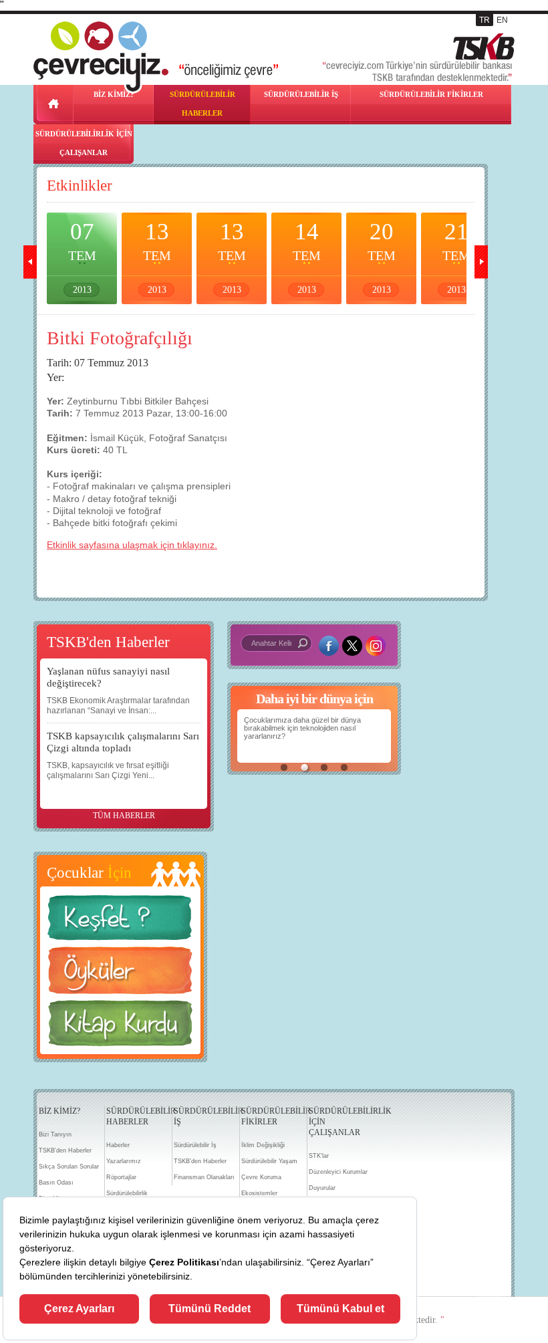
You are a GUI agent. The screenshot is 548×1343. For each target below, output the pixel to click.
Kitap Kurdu (120, 1027)
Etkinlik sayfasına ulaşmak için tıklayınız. (132, 544)
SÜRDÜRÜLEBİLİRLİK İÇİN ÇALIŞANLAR (83, 143)
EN (502, 20)
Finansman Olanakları (204, 1177)
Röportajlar (121, 1177)
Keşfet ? (120, 921)
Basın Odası (56, 1182)
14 (307, 257)
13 (157, 257)
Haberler (118, 1145)
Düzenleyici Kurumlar (338, 1172)
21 (456, 257)
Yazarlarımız (123, 1161)
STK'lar (319, 1155)
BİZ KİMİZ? (59, 1111)
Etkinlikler (79, 185)
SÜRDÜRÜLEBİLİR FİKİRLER (431, 94)
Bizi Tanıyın (55, 1134)
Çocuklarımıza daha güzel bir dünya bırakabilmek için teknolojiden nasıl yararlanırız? (302, 728)
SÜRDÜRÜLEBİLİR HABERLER (202, 103)
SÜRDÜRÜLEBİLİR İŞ (301, 94)
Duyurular (322, 1188)
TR (484, 20)
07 (82, 257)
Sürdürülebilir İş (195, 1145)
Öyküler (120, 975)
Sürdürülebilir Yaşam (269, 1161)
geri (30, 262)
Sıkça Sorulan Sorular (69, 1166)
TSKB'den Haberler (65, 1150)
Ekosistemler (259, 1193)
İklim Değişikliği (263, 1145)
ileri (481, 262)
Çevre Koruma (261, 1177)
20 (382, 257)
